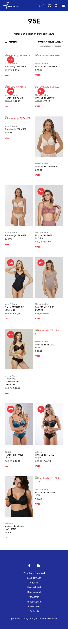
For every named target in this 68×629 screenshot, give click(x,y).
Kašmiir (34, 582)
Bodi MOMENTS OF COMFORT (14, 308)
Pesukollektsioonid (34, 573)
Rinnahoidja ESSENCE (15, 66)
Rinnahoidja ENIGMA (45, 97)
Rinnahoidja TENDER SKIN (45, 346)
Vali (7, 75)
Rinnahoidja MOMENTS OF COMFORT (12, 381)
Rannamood (34, 592)
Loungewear (34, 577)
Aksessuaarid (34, 601)
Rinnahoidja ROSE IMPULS (43, 236)
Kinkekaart (34, 606)
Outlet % (34, 611)
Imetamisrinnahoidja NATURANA (14, 527)
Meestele (34, 596)
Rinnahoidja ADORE (14, 97)
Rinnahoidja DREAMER (46, 66)
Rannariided (34, 587)
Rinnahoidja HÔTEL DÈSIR (14, 456)
